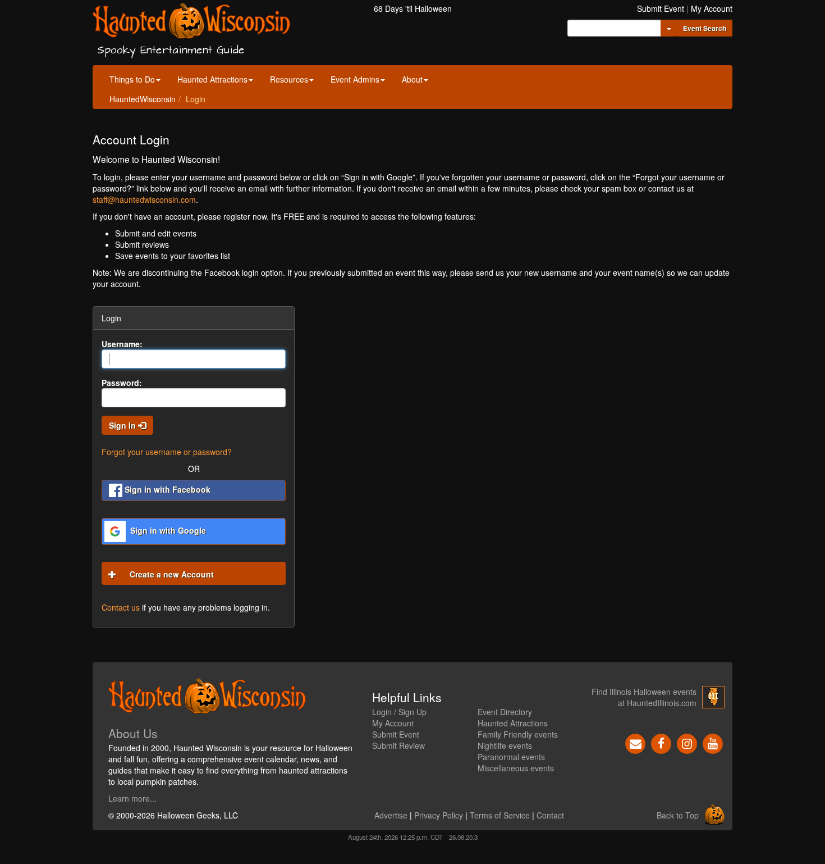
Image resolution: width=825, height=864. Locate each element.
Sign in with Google (167, 530)
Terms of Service (500, 815)
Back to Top (678, 815)
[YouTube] (713, 742)
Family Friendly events (518, 734)
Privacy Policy (438, 815)
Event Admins (355, 79)
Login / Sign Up (399, 711)
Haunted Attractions (212, 79)
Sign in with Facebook (166, 489)
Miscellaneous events (516, 768)
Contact (550, 815)
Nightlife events (505, 745)
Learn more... (132, 798)
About (412, 79)
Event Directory (505, 711)
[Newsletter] (635, 742)
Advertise (390, 815)
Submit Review (398, 745)
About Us (133, 733)
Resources (289, 79)
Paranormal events (511, 756)
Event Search (704, 28)
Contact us (121, 607)
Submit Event (660, 8)
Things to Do (132, 79)
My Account (711, 8)
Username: (122, 343)
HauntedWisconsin (142, 98)
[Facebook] (661, 742)
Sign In (123, 425)
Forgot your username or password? (167, 451)
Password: (122, 382)
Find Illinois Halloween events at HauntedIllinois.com (644, 697)
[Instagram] (687, 742)
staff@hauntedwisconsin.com (144, 199)
